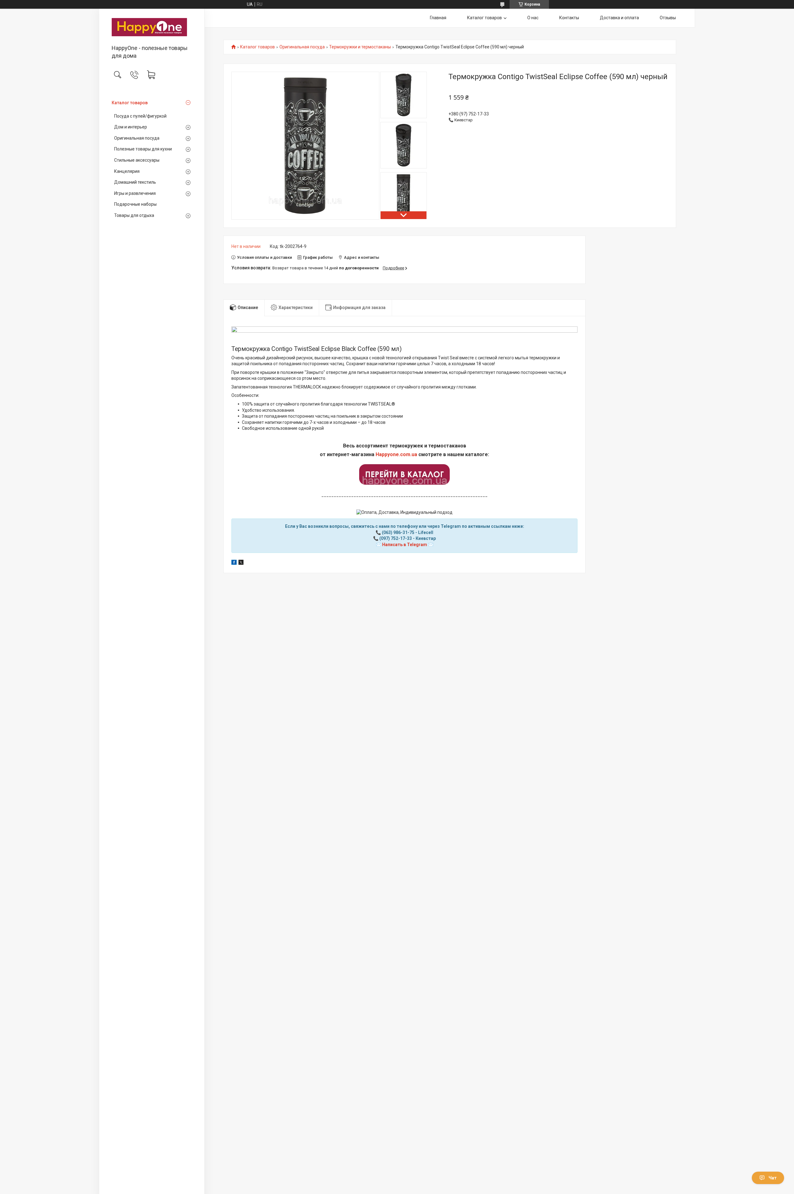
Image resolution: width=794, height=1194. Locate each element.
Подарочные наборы (135, 204)
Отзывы (668, 17)
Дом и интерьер (130, 126)
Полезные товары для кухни (143, 148)
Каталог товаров (130, 102)
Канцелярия (127, 171)
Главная (438, 17)
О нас (532, 17)
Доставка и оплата (619, 17)
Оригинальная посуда (136, 138)
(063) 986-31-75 (398, 532)
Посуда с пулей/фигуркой (140, 116)
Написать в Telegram (404, 544)
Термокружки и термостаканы (360, 47)
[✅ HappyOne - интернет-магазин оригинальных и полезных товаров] (152, 27)
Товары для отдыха (134, 215)
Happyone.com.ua (396, 454)
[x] (241, 563)
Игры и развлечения (135, 193)
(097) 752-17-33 (395, 538)
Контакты (569, 17)
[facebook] (234, 563)
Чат (773, 1177)
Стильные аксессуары (136, 160)
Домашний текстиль (135, 182)
